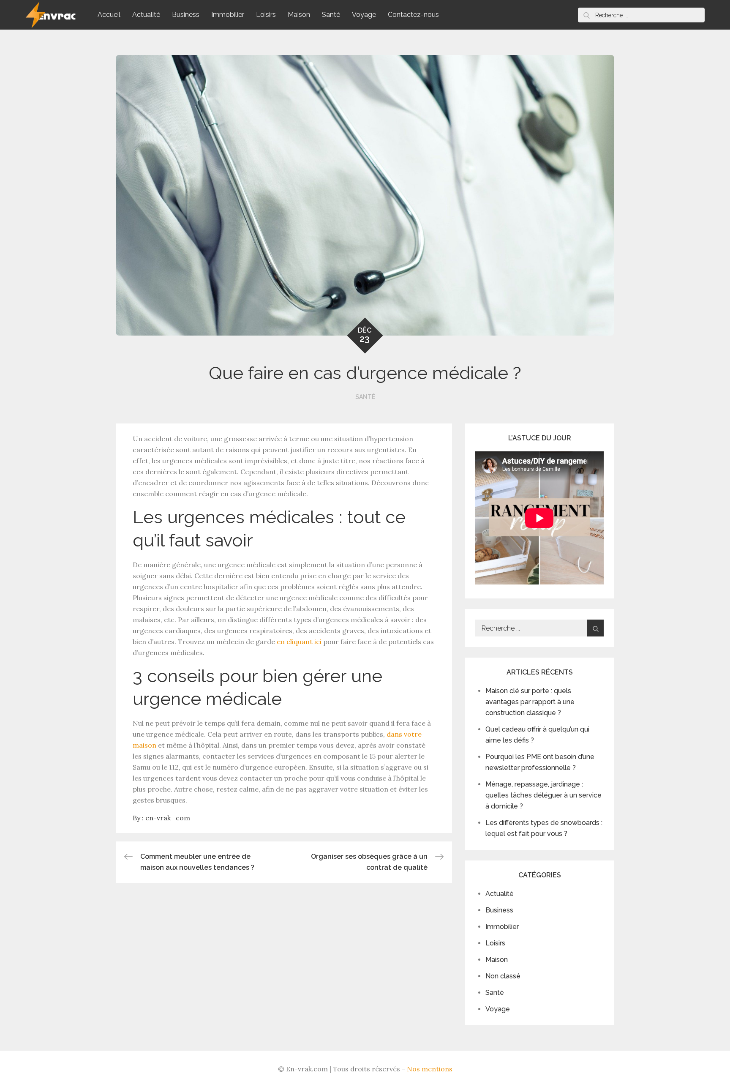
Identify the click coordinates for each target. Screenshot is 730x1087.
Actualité (146, 15)
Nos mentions (429, 1069)
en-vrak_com (167, 818)
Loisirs (266, 15)
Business (185, 15)
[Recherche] (586, 15)
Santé (331, 15)
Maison (299, 15)
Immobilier (227, 15)
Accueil (109, 15)
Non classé (502, 976)
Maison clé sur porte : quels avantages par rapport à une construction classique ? (530, 702)
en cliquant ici (299, 641)
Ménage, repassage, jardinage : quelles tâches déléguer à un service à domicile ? (543, 795)
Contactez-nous (413, 15)
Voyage (364, 15)
